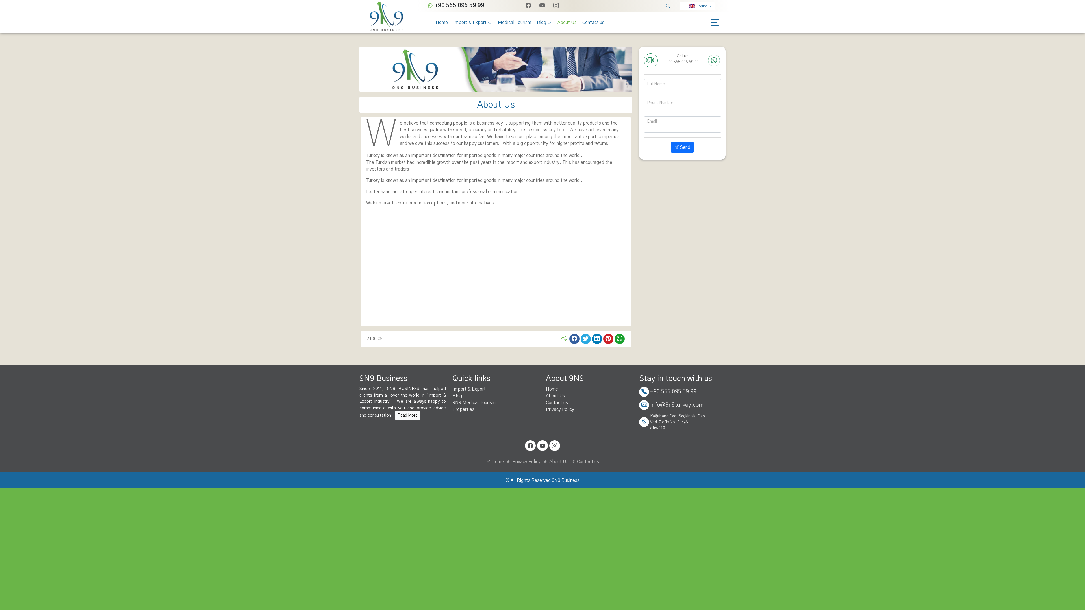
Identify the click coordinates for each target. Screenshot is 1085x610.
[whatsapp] (714, 60)
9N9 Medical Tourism (474, 402)
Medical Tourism (514, 22)
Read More (408, 415)
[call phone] (651, 60)
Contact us (593, 22)
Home (442, 22)
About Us (567, 22)
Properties (463, 409)
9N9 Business (566, 480)
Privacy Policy (560, 409)
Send (684, 147)
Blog (541, 22)
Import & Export (470, 22)
